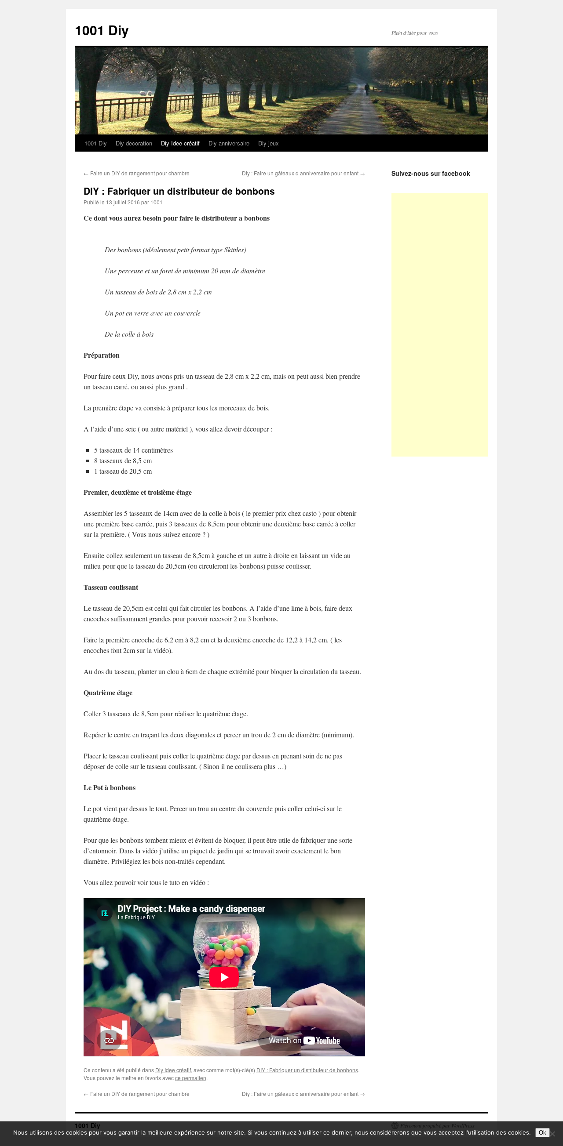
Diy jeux (268, 143)
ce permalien (190, 1077)
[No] (552, 1133)
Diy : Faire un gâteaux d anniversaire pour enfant (303, 173)
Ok (542, 1132)
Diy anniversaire (228, 143)
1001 (156, 202)
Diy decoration (134, 143)
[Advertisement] (457, 325)
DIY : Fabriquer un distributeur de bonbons (307, 1069)
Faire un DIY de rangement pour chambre (137, 173)
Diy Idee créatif (180, 143)
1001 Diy (102, 29)
